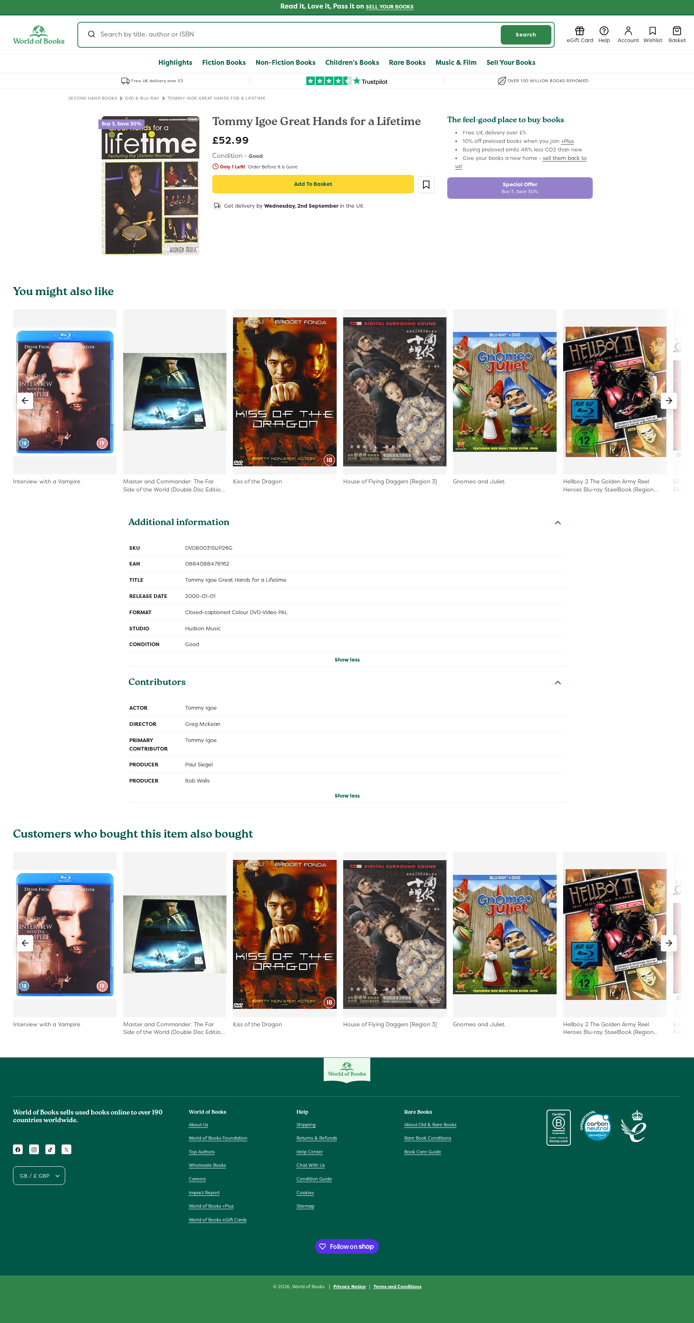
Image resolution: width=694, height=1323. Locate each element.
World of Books (309, 1286)
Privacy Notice (349, 1286)
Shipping (306, 1124)
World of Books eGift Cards (218, 1219)
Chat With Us (311, 1165)
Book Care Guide (422, 1151)
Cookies (305, 1192)
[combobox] (316, 35)
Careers (197, 1178)
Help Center (310, 1151)
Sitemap (305, 1206)
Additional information (178, 523)
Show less (347, 660)
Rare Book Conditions (427, 1138)
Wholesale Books (207, 1165)
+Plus (567, 141)
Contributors (157, 683)
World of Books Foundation (218, 1138)
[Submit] (90, 35)
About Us (198, 1124)
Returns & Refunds (317, 1138)
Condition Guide (314, 1178)
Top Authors (202, 1151)
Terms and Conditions (397, 1286)
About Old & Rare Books (430, 1124)
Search (526, 35)
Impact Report (204, 1192)
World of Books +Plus (211, 1206)
